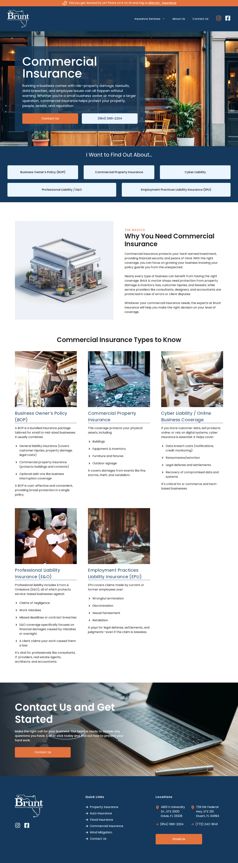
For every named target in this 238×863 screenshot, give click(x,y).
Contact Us (200, 19)
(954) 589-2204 (110, 118)
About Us (178, 19)
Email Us (179, 839)
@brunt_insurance (162, 3)
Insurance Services (147, 19)
